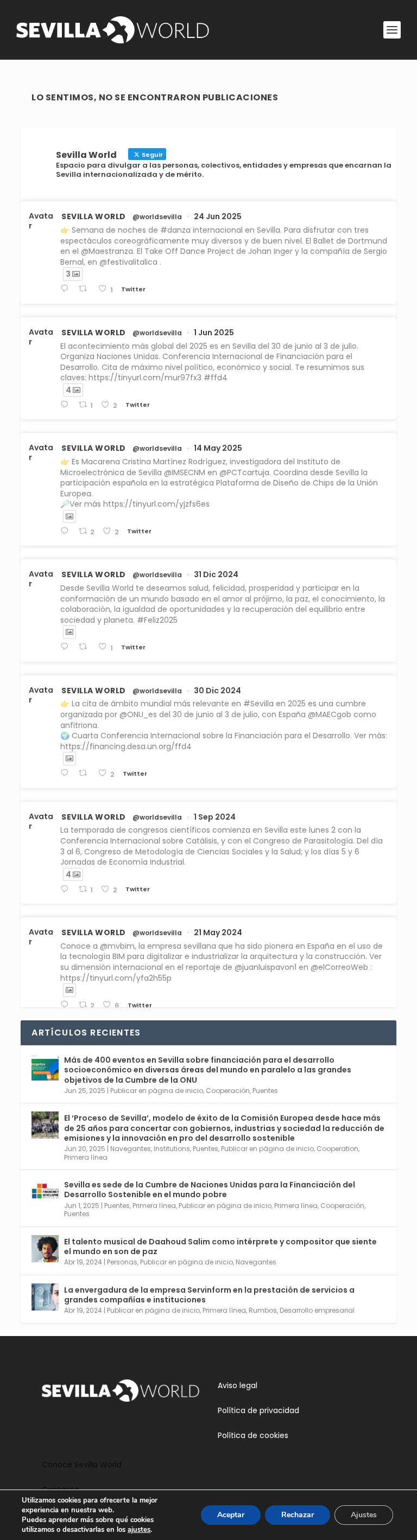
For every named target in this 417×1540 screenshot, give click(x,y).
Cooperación (228, 1090)
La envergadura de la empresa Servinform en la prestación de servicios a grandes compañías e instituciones (209, 1295)
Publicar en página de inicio (156, 1090)
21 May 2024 (218, 932)
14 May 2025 (218, 448)
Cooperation (337, 1148)
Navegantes (130, 1148)
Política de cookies (253, 1435)
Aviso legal (237, 1385)
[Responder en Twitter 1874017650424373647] (66, 647)
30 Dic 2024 (217, 690)
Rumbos (263, 1310)
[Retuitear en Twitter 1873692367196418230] (86, 773)
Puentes (265, 1090)
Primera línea (86, 1157)
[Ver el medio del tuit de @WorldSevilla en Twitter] (69, 516)
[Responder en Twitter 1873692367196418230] (66, 773)
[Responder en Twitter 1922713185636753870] (66, 531)
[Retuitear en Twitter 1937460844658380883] (86, 289)
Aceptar (230, 1515)
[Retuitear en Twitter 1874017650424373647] (86, 647)
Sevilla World (93, 216)
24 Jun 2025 (218, 216)
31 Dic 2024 (216, 574)
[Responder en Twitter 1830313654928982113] (66, 889)
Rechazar (297, 1515)
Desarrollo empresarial (317, 1310)
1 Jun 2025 (214, 332)
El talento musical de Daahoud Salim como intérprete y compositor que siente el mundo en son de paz (220, 1246)
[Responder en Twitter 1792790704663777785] (66, 1005)
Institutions (172, 1148)
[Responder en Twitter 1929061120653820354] (66, 405)
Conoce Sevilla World (82, 1464)
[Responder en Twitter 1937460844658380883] (66, 289)
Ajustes (364, 1515)
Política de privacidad (258, 1410)
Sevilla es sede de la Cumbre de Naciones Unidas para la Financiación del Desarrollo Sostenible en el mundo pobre (209, 1189)
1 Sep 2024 (215, 816)
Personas (122, 1262)
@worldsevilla (157, 217)
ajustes (139, 1530)
